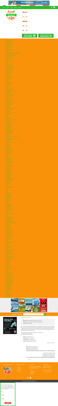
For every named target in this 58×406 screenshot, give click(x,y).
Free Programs (8, 196)
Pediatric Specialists (9, 140)
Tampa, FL (31, 370)
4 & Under (7, 184)
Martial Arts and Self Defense (10, 249)
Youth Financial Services (9, 74)
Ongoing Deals (8, 286)
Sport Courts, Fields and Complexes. (11, 108)
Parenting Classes (8, 205)
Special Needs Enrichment (10, 210)
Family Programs (8, 194)
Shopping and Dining (7, 216)
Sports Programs (6, 235)
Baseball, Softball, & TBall (9, 237)
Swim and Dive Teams (9, 257)
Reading (7, 56)
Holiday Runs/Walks (9, 280)
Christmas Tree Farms (9, 267)
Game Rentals (8, 164)
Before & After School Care (10, 43)
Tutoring (7, 60)
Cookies (7, 157)
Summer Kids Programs (9, 213)
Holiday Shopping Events (9, 281)
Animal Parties (8, 146)
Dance (7, 192)
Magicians (7, 167)
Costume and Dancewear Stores (10, 223)
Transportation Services (9, 59)
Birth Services (8, 123)
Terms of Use (19, 367)
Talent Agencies (8, 73)
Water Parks (8, 118)
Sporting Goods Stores (9, 232)
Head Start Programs (9, 47)
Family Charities (8, 65)
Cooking (7, 190)
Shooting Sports (8, 253)
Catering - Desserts (9, 152)
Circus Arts (7, 188)
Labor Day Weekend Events (10, 284)
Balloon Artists (8, 148)
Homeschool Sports (9, 246)
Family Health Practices (9, 131)
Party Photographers (9, 172)
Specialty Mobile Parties (9, 180)
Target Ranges (8, 111)
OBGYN (7, 135)
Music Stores (8, 229)
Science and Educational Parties (10, 178)
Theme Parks (8, 113)
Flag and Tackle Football (9, 242)
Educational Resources (9, 46)
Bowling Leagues (8, 239)
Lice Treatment (8, 134)
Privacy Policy (19, 368)
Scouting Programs (9, 208)
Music (7, 203)
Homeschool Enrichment (9, 198)
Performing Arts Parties (9, 174)
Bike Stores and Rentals (9, 218)
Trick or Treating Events (9, 295)
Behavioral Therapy (9, 121)
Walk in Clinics (8, 144)
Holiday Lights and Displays (10, 276)
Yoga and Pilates (8, 264)
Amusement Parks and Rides (10, 77)
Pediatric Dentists (8, 138)
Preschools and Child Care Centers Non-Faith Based (13, 53)
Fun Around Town (6, 75)
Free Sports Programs (9, 243)
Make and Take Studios (9, 97)
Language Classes (8, 200)
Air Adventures (8, 76)
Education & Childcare (7, 42)
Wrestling (7, 263)
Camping (7, 81)
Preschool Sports (8, 251)
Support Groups (8, 72)
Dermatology (8, 128)
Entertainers (8, 160)
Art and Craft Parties (9, 147)
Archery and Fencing (9, 236)
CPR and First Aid (8, 127)
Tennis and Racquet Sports (10, 259)
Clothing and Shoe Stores (9, 220)
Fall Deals (7, 269)
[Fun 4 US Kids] (11, 15)
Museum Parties (8, 169)
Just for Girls (8, 199)
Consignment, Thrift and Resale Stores (11, 222)
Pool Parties (8, 176)
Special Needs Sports (9, 255)
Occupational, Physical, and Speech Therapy (12, 136)
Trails (7, 116)
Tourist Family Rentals (9, 234)
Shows (7, 291)
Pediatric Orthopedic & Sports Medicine (11, 139)
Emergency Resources (9, 64)
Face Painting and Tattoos (10, 161)
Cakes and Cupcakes (9, 151)
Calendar (7, 7)
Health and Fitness (9, 245)
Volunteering (8, 215)
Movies (7, 99)
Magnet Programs (8, 50)
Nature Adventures (9, 100)
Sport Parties (8, 181)
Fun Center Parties (9, 163)
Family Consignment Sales (10, 272)
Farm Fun (7, 273)
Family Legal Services (9, 66)
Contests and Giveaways (9, 268)
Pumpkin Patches (8, 287)
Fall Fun (7, 271)
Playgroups (7, 70)
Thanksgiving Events (9, 294)
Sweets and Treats (8, 233)
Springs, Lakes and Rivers (10, 109)
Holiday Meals (8, 277)
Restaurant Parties (8, 177)
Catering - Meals (8, 153)
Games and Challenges (9, 89)
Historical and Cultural (9, 197)
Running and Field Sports (9, 252)
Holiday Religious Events (9, 279)
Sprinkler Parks (8, 110)
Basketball (7, 238)
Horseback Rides (8, 92)
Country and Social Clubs (9, 82)
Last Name (2, 398)
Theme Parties (8, 182)
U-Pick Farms (8, 296)
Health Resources (6, 120)
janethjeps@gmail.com (32, 339)
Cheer (7, 240)
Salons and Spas (8, 105)
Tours (7, 115)
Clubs (7, 189)
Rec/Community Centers (9, 104)
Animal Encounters (9, 78)
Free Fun (7, 87)
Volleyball (7, 261)
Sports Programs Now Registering (11, 256)
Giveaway (19, 7)
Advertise (15, 7)
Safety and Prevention (9, 207)
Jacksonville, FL (32, 371)
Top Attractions (8, 114)
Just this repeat (36, 347)
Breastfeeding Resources (9, 124)
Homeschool (8, 48)
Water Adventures (8, 117)
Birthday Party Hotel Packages (10, 149)
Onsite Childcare (8, 51)
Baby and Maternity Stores (10, 217)
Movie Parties (8, 168)
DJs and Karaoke (8, 159)
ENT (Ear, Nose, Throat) (9, 129)
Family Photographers (9, 67)
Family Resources (6, 63)
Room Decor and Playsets (10, 230)
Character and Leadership (10, 187)
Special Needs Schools (9, 58)
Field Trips (7, 85)
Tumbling (7, 260)
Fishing (7, 86)
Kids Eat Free (8, 228)
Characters (7, 154)
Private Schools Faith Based (10, 54)
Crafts (7, 191)
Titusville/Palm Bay (32, 5)
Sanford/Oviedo (18, 5)
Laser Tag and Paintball (9, 95)
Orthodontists (8, 137)
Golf (6, 244)
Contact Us (18, 371)
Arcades (7, 79)
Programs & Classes (7, 183)
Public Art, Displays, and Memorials (11, 102)
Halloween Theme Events (9, 274)
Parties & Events (6, 145)
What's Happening (7, 265)
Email (2, 391)
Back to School (8, 266)
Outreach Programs (9, 204)
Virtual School (8, 61)
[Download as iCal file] (51, 342)
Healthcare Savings (9, 132)
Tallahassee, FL (32, 372)
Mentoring (7, 201)
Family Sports (8, 241)
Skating (7, 106)
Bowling (7, 80)
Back (29, 359)
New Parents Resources (9, 69)
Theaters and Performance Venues (11, 112)
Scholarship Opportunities (10, 57)
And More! (31, 373)
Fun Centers (8, 88)
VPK (6, 62)
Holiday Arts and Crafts (9, 275)
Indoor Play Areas (8, 93)
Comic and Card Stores (9, 221)
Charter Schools (8, 44)
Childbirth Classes (8, 125)
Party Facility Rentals (9, 171)
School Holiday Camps (9, 39)
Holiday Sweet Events (9, 283)
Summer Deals (8, 293)
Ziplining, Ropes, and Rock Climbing (11, 119)
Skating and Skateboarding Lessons (11, 254)
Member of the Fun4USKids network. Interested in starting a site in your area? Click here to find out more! (35, 367)
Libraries (7, 96)
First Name (2, 394)
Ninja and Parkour (8, 250)
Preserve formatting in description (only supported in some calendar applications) (41, 350)
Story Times (8, 212)
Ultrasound (7, 142)
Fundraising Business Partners (10, 68)
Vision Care (7, 143)
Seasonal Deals (8, 290)
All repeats (35, 346)
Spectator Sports (8, 107)
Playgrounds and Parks (9, 101)
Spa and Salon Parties (9, 179)
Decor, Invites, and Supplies (10, 158)
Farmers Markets (8, 225)
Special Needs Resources (10, 71)
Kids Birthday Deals (9, 166)
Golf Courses (8, 90)
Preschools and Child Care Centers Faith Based (13, 52)
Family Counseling (8, 130)
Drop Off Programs (9, 45)
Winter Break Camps (9, 41)
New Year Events (8, 285)
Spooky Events (8, 292)
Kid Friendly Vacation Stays (10, 94)
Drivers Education (8, 193)
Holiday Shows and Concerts (10, 282)
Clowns (7, 155)
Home (4, 7)
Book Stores (8, 219)
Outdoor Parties (8, 170)
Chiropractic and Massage (10, 126)
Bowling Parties (8, 150)
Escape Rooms (8, 84)
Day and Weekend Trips (9, 83)
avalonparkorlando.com (30, 336)
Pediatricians (8, 141)
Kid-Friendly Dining (9, 227)
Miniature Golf (8, 98)
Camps (5, 38)
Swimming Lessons (9, 258)
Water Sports (8, 262)
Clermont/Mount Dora (46, 5)
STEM (7, 211)
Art (6, 185)
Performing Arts (8, 206)
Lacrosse (7, 248)
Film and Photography (9, 195)
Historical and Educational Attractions (11, 91)
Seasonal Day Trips (9, 289)
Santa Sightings (8, 288)
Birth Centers (8, 122)
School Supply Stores (9, 231)
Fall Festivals (8, 270)
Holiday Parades (8, 278)
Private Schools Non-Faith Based (11, 55)
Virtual (7, 214)
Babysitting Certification (9, 186)
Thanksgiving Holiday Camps (10, 40)
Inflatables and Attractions (10, 165)
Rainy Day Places (8, 103)
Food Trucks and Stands (9, 162)
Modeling (7, 202)
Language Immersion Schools (10, 49)
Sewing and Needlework (9, 209)
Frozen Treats (8, 226)
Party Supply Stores (9, 173)
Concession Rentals (9, 156)
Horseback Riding (8, 247)
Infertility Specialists (9, 133)
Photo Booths (8, 175)
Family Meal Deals (8, 224)
